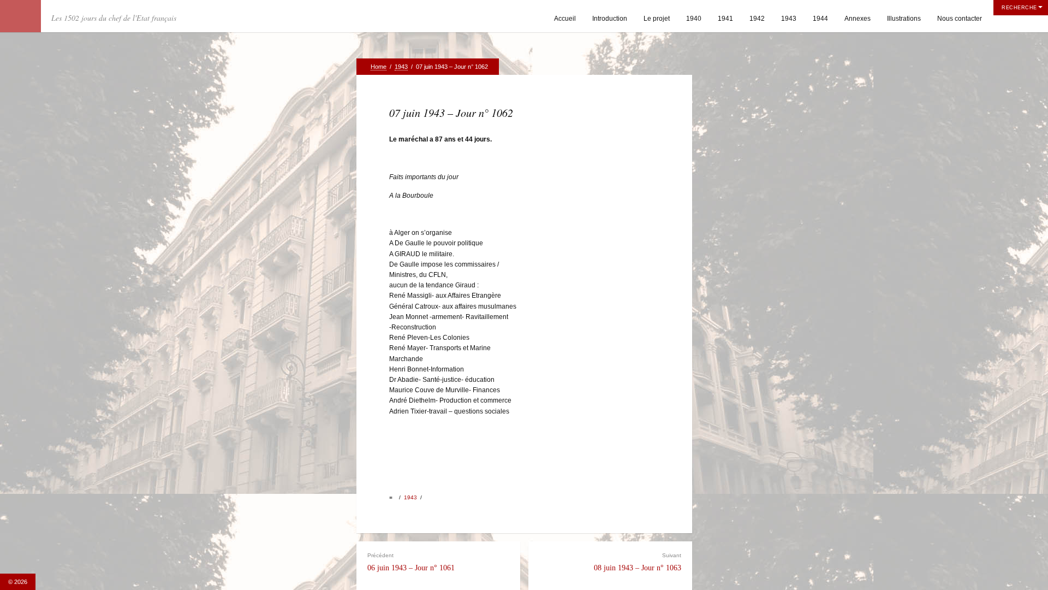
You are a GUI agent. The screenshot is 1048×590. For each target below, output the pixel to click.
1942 (757, 18)
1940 (693, 18)
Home (378, 66)
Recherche (1019, 7)
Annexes (857, 18)
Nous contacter (959, 18)
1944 (820, 18)
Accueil (565, 18)
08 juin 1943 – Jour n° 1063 (637, 562)
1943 (788, 18)
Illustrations (904, 18)
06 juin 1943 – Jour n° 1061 (411, 562)
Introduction (609, 18)
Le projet (657, 18)
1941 (725, 18)
